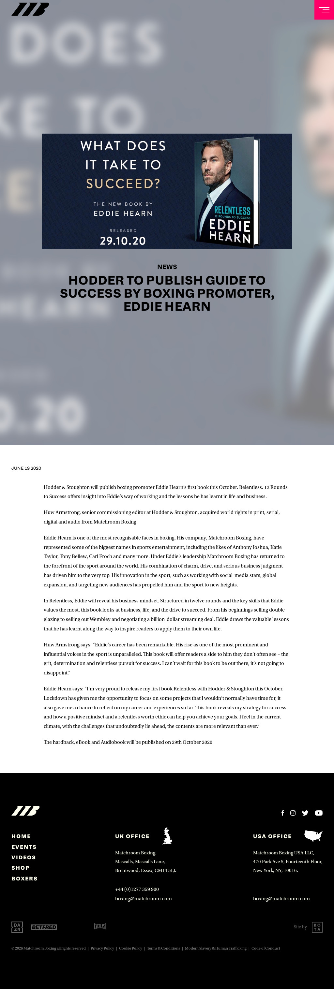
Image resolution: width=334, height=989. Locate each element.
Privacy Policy (102, 948)
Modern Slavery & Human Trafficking (216, 948)
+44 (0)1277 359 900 (137, 889)
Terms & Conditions (163, 948)
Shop (20, 867)
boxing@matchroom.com (143, 899)
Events (24, 847)
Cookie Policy (130, 948)
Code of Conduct (265, 948)
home (21, 836)
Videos (23, 857)
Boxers (24, 878)
